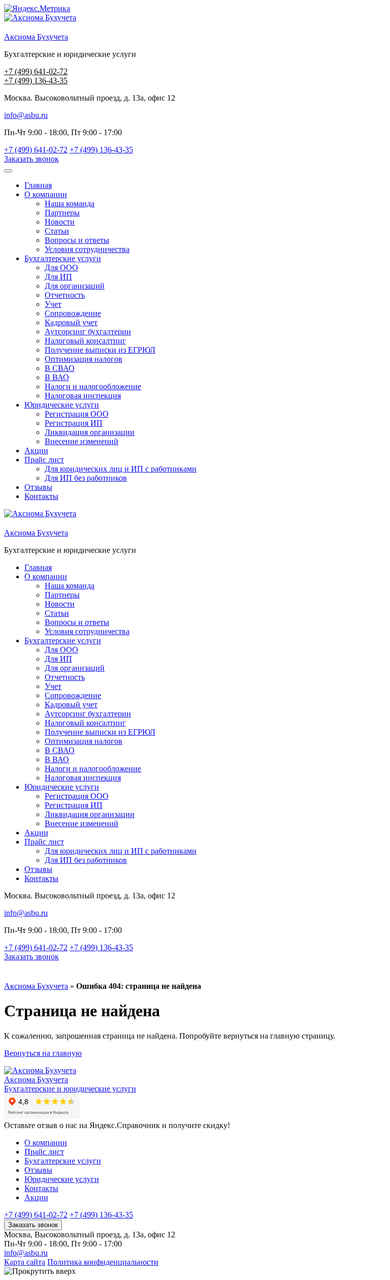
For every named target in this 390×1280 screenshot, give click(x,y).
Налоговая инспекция (83, 395)
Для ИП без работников (86, 478)
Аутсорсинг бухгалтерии (88, 331)
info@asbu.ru (26, 115)
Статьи (57, 231)
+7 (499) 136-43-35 (36, 80)
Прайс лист (44, 459)
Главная (38, 185)
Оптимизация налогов (83, 359)
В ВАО (57, 377)
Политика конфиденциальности (102, 1262)
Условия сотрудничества (87, 249)
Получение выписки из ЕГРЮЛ (100, 350)
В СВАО (60, 368)
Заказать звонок (31, 158)
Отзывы (38, 487)
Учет (53, 304)
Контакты (41, 496)
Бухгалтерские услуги (62, 258)
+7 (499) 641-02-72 (36, 71)
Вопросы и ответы (77, 240)
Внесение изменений (81, 441)
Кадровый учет (71, 322)
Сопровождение (73, 313)
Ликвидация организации (90, 432)
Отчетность (65, 295)
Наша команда (69, 203)
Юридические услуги (61, 404)
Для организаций (75, 286)
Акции (36, 450)
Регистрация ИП (74, 423)
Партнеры (62, 212)
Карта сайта (24, 1262)
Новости (60, 221)
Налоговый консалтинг (85, 340)
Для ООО (61, 267)
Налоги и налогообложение (93, 386)
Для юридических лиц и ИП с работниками (121, 468)
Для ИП (58, 276)
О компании (45, 194)
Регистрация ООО (77, 414)
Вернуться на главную (43, 1053)
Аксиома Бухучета (36, 986)
